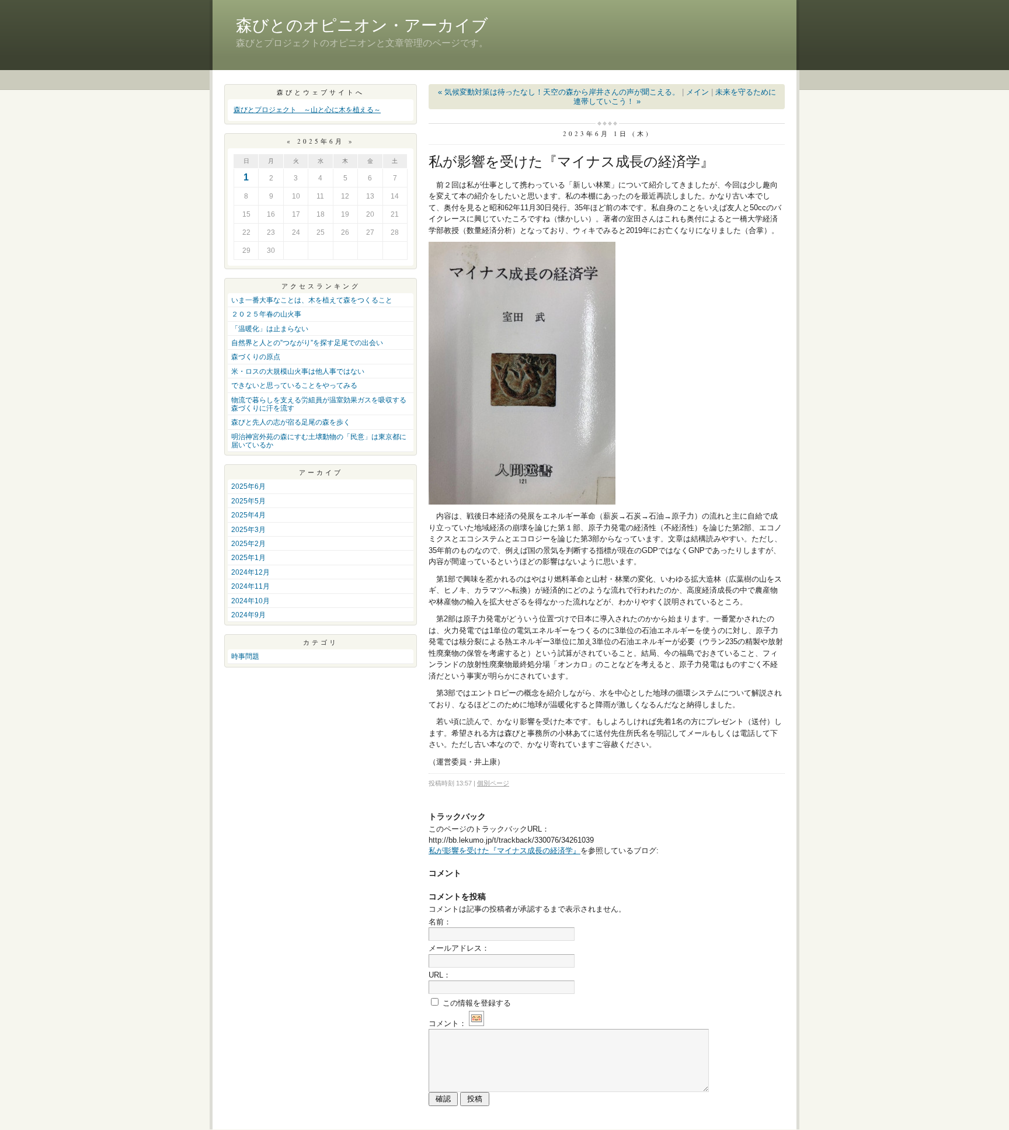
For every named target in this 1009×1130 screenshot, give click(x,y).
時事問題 (245, 656)
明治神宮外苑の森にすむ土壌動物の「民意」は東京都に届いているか (318, 441)
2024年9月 (248, 615)
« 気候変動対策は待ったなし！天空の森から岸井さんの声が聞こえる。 (559, 92)
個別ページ (493, 783)
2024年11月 (250, 586)
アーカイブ (321, 472)
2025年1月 (248, 558)
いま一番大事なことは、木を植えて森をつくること (311, 300)
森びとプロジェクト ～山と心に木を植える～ (307, 110)
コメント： (448, 1023)
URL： (440, 975)
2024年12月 (250, 572)
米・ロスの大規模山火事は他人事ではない (297, 371)
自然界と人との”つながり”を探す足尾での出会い (307, 343)
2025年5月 (248, 501)
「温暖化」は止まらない (269, 329)
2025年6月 (248, 486)
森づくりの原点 (255, 357)
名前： (440, 921)
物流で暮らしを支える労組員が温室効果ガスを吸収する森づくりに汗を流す (318, 404)
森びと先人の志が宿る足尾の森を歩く (290, 422)
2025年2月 (248, 544)
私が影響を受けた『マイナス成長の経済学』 (504, 850)
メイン (697, 92)
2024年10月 (250, 601)
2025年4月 (248, 515)
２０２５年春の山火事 (266, 314)
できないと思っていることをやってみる (294, 385)
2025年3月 (248, 530)
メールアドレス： (459, 948)
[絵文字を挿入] (476, 1023)
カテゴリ (320, 642)
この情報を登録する (475, 1003)
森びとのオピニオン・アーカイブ (362, 25)
